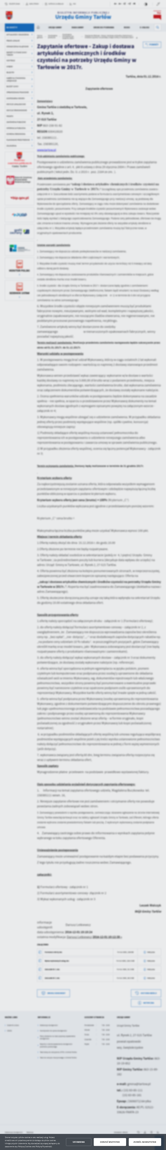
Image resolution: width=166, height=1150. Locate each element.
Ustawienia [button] (79, 1142)
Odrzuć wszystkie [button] (110, 1142)
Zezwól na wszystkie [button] (144, 1142)
